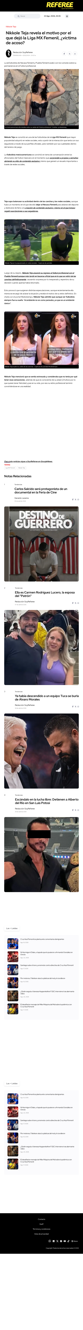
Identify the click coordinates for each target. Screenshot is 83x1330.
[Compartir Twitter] (69, 53)
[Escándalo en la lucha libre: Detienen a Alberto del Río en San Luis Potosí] (41, 854)
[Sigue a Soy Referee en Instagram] (61, 1241)
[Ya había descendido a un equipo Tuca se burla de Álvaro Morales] (41, 751)
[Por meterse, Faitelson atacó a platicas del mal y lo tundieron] (12, 982)
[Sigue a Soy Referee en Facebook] (54, 1241)
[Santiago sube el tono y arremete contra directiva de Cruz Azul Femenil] (12, 969)
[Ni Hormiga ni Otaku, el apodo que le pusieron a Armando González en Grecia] (12, 956)
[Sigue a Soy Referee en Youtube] (65, 1241)
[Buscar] (18, 16)
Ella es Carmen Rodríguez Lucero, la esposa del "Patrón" (45, 594)
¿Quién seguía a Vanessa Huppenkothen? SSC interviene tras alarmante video (47, 992)
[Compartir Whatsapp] (75, 53)
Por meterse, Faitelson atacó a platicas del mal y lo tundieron (42, 978)
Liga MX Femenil (10, 468)
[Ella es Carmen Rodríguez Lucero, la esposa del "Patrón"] (41, 647)
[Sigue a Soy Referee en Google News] (74, 1241)
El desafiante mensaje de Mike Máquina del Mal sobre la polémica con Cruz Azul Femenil (46, 1005)
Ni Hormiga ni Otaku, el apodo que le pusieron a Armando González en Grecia (46, 953)
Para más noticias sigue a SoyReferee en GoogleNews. (28, 461)
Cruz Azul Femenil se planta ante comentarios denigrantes (42, 939)
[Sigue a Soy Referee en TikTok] (68, 1241)
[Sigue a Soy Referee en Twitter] (57, 1241)
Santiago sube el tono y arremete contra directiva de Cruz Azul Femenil (46, 965)
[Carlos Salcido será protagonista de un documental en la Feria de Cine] (41, 544)
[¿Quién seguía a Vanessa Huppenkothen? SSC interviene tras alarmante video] (12, 995)
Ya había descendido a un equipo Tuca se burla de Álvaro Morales (47, 697)
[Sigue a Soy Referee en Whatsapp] (49, 1241)
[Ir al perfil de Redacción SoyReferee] (8, 53)
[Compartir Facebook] (64, 53)
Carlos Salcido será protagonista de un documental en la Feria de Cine (40, 490)
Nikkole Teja (21, 468)
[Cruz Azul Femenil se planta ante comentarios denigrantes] (12, 943)
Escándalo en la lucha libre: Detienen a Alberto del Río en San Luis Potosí (47, 801)
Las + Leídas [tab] (12, 928)
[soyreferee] (60, 5)
